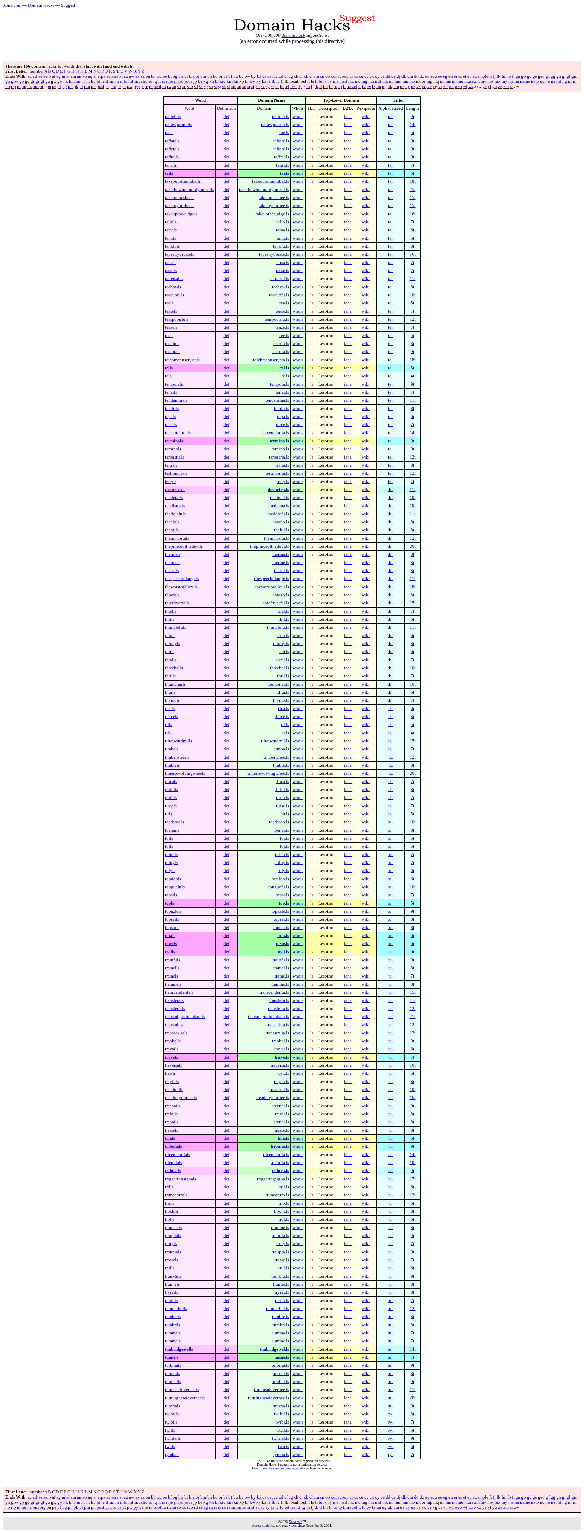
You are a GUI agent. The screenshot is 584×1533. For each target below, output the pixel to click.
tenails (171, 392)
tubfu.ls (282, 1300)
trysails (171, 1292)
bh (180, 76)
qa (141, 86)
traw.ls (283, 1073)
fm (504, 76)
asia (114, 76)
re (146, 86)
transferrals (175, 1008)
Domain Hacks (41, 5)
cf (286, 76)
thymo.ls (281, 700)
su (258, 86)
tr (344, 86)
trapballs (173, 1041)
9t (412, 116)
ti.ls (285, 733)
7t (412, 165)
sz (272, 86)
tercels (171, 424)
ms (448, 81)
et (464, 76)
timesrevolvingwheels (185, 773)
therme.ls (280, 562)
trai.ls (283, 951)
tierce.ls (282, 716)
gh (558, 76)
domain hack (293, 35)
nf (559, 81)
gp (21, 81)
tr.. (390, 951)
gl (568, 76)
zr (511, 86)
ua (378, 86)
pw (129, 86)
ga (518, 76)
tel (287, 86)
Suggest (68, 5)
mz (511, 81)
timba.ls (281, 749)
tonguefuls (175, 887)
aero (47, 76)
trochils (172, 1211)
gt (42, 81)
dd (388, 76)
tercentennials (178, 432)
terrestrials (174, 457)
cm (316, 76)
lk (286, 81)
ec (427, 76)
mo (412, 81)
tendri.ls (281, 408)
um (396, 86)
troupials (173, 1252)
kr (247, 81)
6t (412, 230)
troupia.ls (280, 1252)
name (525, 81)
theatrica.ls (278, 489)
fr (513, 76)
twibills (172, 1414)
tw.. (391, 1414)
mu (460, 81)
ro (151, 86)
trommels (173, 1227)
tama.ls (282, 230)
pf (59, 86)
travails (171, 1049)
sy (268, 86)
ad (35, 76)
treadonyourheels (181, 1097)
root (157, 86)
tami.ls (283, 238)
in (117, 81)
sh (211, 86)
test (293, 86)
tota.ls (283, 935)
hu (93, 81)
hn (78, 81)
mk (385, 81)
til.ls (285, 724)
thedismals (175, 505)
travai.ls (281, 1049)
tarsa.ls (282, 262)
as (108, 76)
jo (182, 81)
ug (384, 86)
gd (529, 76)
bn (209, 76)
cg (291, 76)
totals (170, 935)
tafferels (172, 149)
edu (433, 76)
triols (169, 1203)
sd (196, 86)
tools (169, 903)
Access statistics (263, 1525)
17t (413, 578)
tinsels (171, 805)
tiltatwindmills (178, 741)
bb (153, 76)
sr (248, 86)
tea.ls (284, 303)
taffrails (172, 157)
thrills (170, 676)
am (73, 76)
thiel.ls (282, 611)
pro (113, 86)
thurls (170, 692)
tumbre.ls (280, 1316)
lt (316, 81)
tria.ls (283, 1138)
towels (171, 943)
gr (32, 81)
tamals (171, 230)
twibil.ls (281, 1414)
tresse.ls (282, 1130)
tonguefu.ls (278, 887)
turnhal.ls (280, 1381)
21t (413, 1016)
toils (169, 838)
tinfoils (171, 789)
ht (88, 81)
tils (168, 733)
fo (509, 76)
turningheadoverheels (185, 1397)
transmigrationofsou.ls (268, 1016)
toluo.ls (282, 854)
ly (330, 81)
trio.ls (283, 1203)
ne (547, 81)
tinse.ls (282, 805)
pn (93, 86)
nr (19, 86)
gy (59, 81)
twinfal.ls (280, 1438)
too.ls (284, 903)
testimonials (176, 473)
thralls (170, 660)
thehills (172, 530)
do (416, 76)
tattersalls (173, 278)
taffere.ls (281, 149)
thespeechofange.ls (271, 578)
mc (351, 81)
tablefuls (173, 116)
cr (351, 76)
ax (137, 76)
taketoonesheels (179, 197)
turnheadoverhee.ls (271, 1389)
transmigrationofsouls (185, 1016)
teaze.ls (282, 327)
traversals (173, 1065)
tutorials (172, 1406)
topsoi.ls (281, 927)
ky (258, 81)
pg (64, 86)
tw (369, 86)
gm (574, 76)
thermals (172, 554)
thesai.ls (281, 570)
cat (270, 76)
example (480, 76)
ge (535, 76)
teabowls (173, 287)
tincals (171, 781)
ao (84, 76)
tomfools (173, 878)
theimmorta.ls (276, 538)
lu (320, 81)
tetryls (170, 481)
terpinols (173, 449)
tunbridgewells (179, 1349)
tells (169, 368)
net (554, 81)
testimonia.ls (277, 473)
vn (445, 86)
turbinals (173, 1365)
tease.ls (282, 311)
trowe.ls (282, 1260)
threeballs (174, 668)
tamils (170, 238)
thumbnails (175, 684)
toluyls (171, 862)
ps (119, 86)
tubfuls (171, 1300)
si (215, 86)
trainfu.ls (281, 960)
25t (413, 189)
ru (164, 86)
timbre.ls (281, 765)
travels (171, 1057)
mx (498, 81)
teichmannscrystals (182, 359)
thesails (172, 570)
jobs (188, 81)
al (68, 76)
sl (228, 86)
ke (200, 81)
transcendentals (179, 992)
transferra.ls (278, 1008)
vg (435, 86)
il (107, 81)
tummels (172, 1341)
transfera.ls (279, 1000)
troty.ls (282, 1243)
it (167, 81)
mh (371, 81)
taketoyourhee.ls (274, 205)
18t (413, 181)
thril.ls (283, 676)
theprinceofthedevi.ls (269, 546)
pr (107, 86)
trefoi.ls (282, 1114)
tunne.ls (281, 1357)
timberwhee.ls (276, 757)
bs (225, 76)
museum (472, 81)
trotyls (171, 1243)
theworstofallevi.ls (272, 587)
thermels (172, 562)
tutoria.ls (281, 1406)
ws (470, 86)
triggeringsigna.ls (273, 1179)
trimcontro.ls (277, 1195)
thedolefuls (175, 514)
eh (450, 76)
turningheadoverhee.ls (268, 1397)
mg (364, 81)
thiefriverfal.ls (276, 603)
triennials (173, 1162)
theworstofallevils (181, 587)
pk (76, 86)
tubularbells (176, 1308)
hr (83, 81)
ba (148, 76)
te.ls (285, 376)
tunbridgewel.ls (274, 1349)
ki (217, 81)
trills (169, 1187)
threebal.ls (279, 668)
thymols (172, 700)
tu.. (390, 1300)
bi (186, 76)
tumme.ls (280, 1341)
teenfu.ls (281, 343)
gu (47, 81)
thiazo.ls (281, 595)
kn (236, 81)
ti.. (390, 708)
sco (190, 86)
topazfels (173, 911)
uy (407, 86)
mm (398, 81)
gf (548, 76)
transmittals (175, 1024)
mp (429, 81)
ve (429, 86)
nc (542, 81)
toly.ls (283, 870)
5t (412, 132)
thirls (169, 651)
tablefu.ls (280, 116)
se (201, 86)
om (36, 86)
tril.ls (284, 1187)
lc (278, 81)
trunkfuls (173, 1276)
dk (404, 76)
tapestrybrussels (179, 254)
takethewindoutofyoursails (189, 189)
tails (169, 173)
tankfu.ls (281, 246)
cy (377, 76)
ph (70, 86)
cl (311, 76)
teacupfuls (174, 295)
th (308, 86)
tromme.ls (280, 1227)
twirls (170, 1446)
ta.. (390, 116)
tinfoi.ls (282, 789)
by (253, 76)
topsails (172, 919)
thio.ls (283, 635)
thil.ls (283, 619)
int (130, 81)
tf (299, 86)
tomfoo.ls (280, 878)
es (460, 76)
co (327, 76)
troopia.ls (280, 1235)
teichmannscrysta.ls (271, 359)
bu (235, 76)
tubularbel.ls (277, 1308)
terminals (174, 441)
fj (494, 76)
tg (303, 86)
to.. (390, 822)
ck (306, 76)
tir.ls (285, 814)
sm (233, 86)
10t (413, 295)
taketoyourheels (179, 205)
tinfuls (171, 797)
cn (322, 76)
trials (170, 1138)
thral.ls (282, 660)
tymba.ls (281, 1454)
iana (348, 116)
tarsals (170, 262)
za (500, 86)
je (171, 81)
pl (81, 86)
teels (169, 335)
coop (344, 76)
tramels (171, 976)
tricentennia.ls (276, 1154)
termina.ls (279, 441)
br (220, 76)
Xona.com (12, 5)
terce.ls (282, 424)
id (98, 81)
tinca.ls (282, 781)
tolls (169, 846)
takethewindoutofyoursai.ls (264, 189)
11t (413, 278)
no (7, 86)
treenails (172, 1106)
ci (301, 76)
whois (298, 116)
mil (378, 81)
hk (65, 81)
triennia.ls (280, 1162)
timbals (171, 749)
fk (499, 76)
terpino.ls (280, 449)
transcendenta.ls (274, 992)
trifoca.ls (280, 1170)
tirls (168, 814)
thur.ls (283, 692)
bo (215, 76)
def (226, 116)
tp (340, 86)
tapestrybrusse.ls (274, 254)
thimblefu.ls (278, 627)
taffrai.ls (281, 157)
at (121, 76)
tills (168, 724)
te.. (390, 287)
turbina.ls (280, 1365)
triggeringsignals (180, 1179)
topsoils (172, 927)
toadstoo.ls (279, 822)
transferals (174, 1000)
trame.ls (282, 976)
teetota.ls (280, 351)
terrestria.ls (279, 457)
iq (155, 81)
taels (169, 132)
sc (184, 86)
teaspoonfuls (176, 319)
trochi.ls (281, 1211)
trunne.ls (281, 1284)
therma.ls (280, 554)
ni (570, 81)
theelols (172, 522)
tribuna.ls (280, 1146)
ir (159, 81)
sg (206, 86)
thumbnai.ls (278, 684)
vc (424, 86)
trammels (173, 984)
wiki (366, 116)
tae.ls (284, 132)
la (269, 81)
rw (169, 86)
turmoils (172, 1373)
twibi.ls (282, 1422)
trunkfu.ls (280, 1276)
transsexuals (176, 1033)
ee (440, 76)
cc (276, 76)
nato (535, 81)
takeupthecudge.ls (272, 214)
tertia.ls (282, 465)
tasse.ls (282, 270)
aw (131, 76)
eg (445, 76)
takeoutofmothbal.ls (270, 181)
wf (465, 86)
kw (252, 81)
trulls (169, 1268)
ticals (170, 708)
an (79, 76)
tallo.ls (282, 222)
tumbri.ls (281, 1324)
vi (440, 86)
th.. (390, 489)
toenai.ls (281, 830)
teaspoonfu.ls (277, 319)
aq (90, 76)
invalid (141, 81)
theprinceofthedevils (184, 546)
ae (40, 76)
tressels (171, 1130)
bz (259, 76)
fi (490, 76)
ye (484, 86)
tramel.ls (281, 968)
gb (523, 76)
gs (37, 81)
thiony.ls (281, 643)
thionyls (172, 643)
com (335, 76)
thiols (170, 635)
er (455, 76)
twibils (171, 1422)
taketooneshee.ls (274, 197)
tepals (170, 416)
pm (87, 86)
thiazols (172, 595)
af (53, 76)
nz (29, 86)
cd (281, 76)
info (123, 81)
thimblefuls (175, 627)
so (244, 86)
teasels (171, 311)
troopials (173, 1235)
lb (273, 81)
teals (169, 303)
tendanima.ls (277, 400)
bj (197, 76)
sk (224, 86)
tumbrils (172, 1324)
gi (564, 76)
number (37, 71)
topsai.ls (281, 919)
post (100, 86)
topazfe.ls (280, 911)
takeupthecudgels (181, 214)
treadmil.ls (279, 1089)
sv (263, 86)
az (143, 76)
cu (361, 76)
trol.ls (283, 1219)
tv (364, 86)
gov (14, 81)
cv (366, 76)
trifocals (173, 1170)
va (418, 86)
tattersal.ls (279, 278)
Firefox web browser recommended (275, 1468)
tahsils (171, 165)
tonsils (171, 895)
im (112, 81)
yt (489, 86)
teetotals (172, 351)
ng (564, 81)
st (252, 86)
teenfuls (172, 343)
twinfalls (173, 1438)
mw (490, 81)
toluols (171, 854)
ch (296, 76)
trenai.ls (281, 1122)
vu (451, 86)
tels (168, 376)
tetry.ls (283, 481)
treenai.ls (280, 1106)
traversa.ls (280, 1065)
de (393, 76)
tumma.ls (280, 1333)
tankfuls (172, 246)
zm (506, 86)
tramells (172, 968)
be (165, 76)
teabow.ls (280, 287)
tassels (171, 270)
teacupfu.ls (279, 295)
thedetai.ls (279, 497)
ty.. (390, 1454)
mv (483, 81)
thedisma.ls (278, 505)
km (230, 81)
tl (320, 86)
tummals (172, 1333)
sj (219, 86)
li (282, 81)
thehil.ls (281, 530)
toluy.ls (282, 862)
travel (352, 86)
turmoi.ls (281, 1373)
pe (54, 86)
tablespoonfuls (178, 124)
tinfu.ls (282, 797)
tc (277, 86)
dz (422, 76)
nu (24, 86)
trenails (171, 1122)
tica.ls (283, 708)
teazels (171, 327)
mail (343, 81)
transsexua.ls (277, 1033)
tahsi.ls (282, 165)
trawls (170, 1073)
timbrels (172, 765)
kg (205, 81)
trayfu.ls (281, 1081)
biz (192, 76)
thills (169, 619)
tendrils (172, 408)
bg (175, 76)
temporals (174, 384)
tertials (171, 465)
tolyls (170, 870)
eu (469, 76)
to (335, 86)
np (13, 86)
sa (174, 86)
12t (413, 319)
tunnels (171, 1357)
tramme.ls (280, 984)
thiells (170, 611)
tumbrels (173, 1316)
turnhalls (173, 1381)
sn (239, 86)
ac (30, 76)
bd (159, 76)
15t (413, 197)
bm (203, 76)
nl (575, 81)
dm (410, 76)
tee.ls (284, 335)
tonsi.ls (282, 895)
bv (241, 76)
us (402, 86)
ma (335, 81)
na (517, 81)
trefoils (171, 1114)
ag (58, 76)
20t (413, 546)
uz (413, 86)
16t (413, 214)
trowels (171, 1260)
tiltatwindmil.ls (275, 741)
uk (390, 86)
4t (412, 376)
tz (373, 86)
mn (405, 81)
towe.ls (282, 943)
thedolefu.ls (278, 514)
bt (230, 76)
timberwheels (177, 757)
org (43, 86)
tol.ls (284, 846)
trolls (169, 1219)
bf (170, 76)
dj (398, 76)
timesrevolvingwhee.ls (268, 773)
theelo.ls (281, 522)
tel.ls (284, 368)
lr (308, 81)
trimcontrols (176, 1195)
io (150, 81)
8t (412, 246)
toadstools (174, 822)
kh (211, 81)
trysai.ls (282, 1292)
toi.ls (284, 838)
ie (103, 81)
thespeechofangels (182, 578)
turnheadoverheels (182, 1389)
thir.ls (284, 651)
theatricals (175, 489)
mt (454, 81)
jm (176, 81)
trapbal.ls (280, 1041)
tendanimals (176, 400)
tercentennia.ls (275, 432)
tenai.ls (282, 392)
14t (413, 124)
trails (170, 951)
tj (312, 86)
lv (325, 81)
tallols (170, 222)
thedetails (174, 497)
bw (247, 76)
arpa (101, 76)
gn (7, 81)
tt (359, 86)
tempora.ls (279, 384)
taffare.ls (281, 141)
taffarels (172, 141)
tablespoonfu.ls (275, 124)
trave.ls (282, 1057)
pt (124, 86)
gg (553, 76)
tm (325, 86)
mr (442, 81)
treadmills (174, 1089)
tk (316, 86)
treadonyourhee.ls (272, 1097)
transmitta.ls (278, 1024)
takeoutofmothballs (183, 181)
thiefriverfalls (177, 603)
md (358, 81)
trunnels (172, 1284)
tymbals (172, 1454)
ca (264, 76)
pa (49, 86)
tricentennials (177, 1154)
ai (63, 76)
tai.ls (284, 173)
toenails (172, 830)
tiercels (171, 716)
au (126, 76)
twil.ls (283, 1430)
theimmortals (177, 538)
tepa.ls (283, 416)
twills (170, 1430)
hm (72, 81)
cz (383, 76)
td (282, 86)
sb (179, 86)
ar (95, 76)
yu (494, 86)
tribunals (173, 1146)
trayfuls (172, 1081)
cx (372, 76)
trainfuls (172, 960)
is (163, 81)
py (135, 86)
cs (356, 76)
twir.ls (283, 1446)
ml (391, 81)
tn (331, 86)
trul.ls (283, 1268)
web (458, 86)
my (504, 81)
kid (223, 81)
